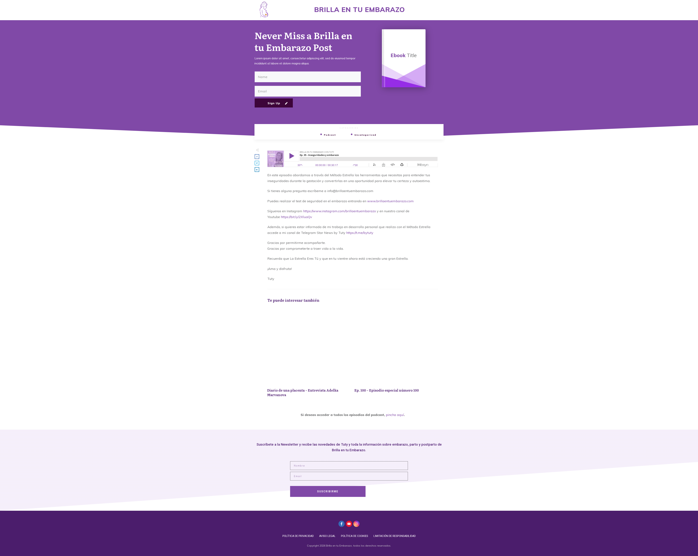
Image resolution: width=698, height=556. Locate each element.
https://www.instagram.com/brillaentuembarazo (339, 211)
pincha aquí (395, 415)
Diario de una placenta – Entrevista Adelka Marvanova (309, 353)
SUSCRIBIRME (327, 491)
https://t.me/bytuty (359, 233)
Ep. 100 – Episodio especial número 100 (396, 353)
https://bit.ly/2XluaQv (296, 217)
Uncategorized (365, 134)
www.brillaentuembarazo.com (390, 201)
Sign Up (274, 103)
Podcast (330, 134)
